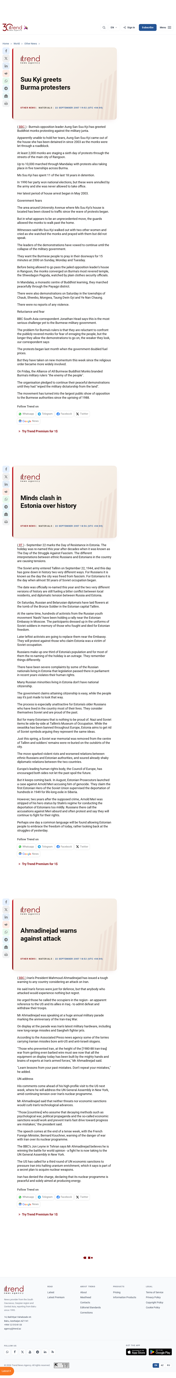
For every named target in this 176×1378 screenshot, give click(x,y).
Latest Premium (55, 1297)
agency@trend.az (12, 1328)
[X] (22, 1352)
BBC (21, 127)
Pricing (116, 1292)
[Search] (104, 27)
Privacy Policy (153, 1297)
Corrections (86, 1312)
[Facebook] (15, 1352)
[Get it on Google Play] (160, 1351)
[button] (6, 51)
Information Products (124, 1297)
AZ (162, 1365)
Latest (50, 1292)
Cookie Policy (153, 1307)
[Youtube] (30, 1352)
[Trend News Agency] (13, 1289)
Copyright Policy (154, 1302)
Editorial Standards (90, 1307)
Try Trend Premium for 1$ (39, 431)
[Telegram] (37, 1352)
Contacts (85, 1302)
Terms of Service (154, 1292)
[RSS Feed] (53, 1352)
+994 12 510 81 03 (13, 1324)
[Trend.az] (15, 27)
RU (168, 1365)
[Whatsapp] (7, 1352)
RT (20, 545)
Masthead (85, 1297)
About (83, 1292)
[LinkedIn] (45, 1352)
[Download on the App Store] (136, 1351)
